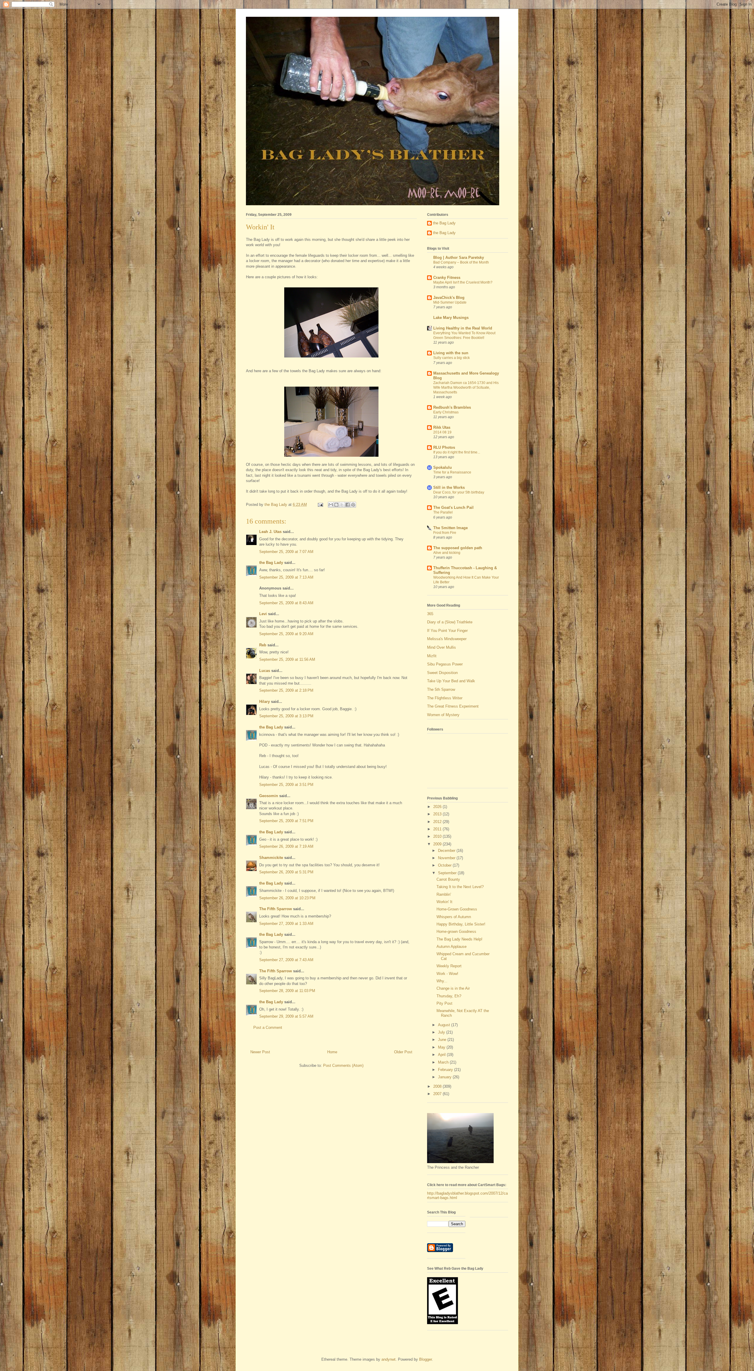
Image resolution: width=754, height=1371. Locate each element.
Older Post (403, 1052)
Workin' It (444, 902)
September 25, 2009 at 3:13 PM (286, 716)
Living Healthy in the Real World (462, 328)
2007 (438, 1094)
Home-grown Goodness (456, 931)
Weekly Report (449, 966)
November (447, 858)
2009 (438, 844)
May (442, 1047)
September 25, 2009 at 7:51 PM (286, 821)
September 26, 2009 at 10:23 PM (287, 898)
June (442, 1039)
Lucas (264, 670)
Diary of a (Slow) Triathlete (449, 622)
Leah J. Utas (270, 531)
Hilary (264, 701)
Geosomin (268, 796)
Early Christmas (446, 412)
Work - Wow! (447, 973)
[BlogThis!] (336, 505)
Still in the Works (449, 487)
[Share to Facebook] (347, 505)
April (442, 1054)
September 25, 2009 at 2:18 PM (286, 690)
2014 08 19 (442, 432)
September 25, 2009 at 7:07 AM (286, 551)
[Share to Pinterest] (353, 505)
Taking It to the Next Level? (460, 887)
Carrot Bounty (448, 879)
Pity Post (444, 1003)
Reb (262, 645)
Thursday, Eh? (448, 996)
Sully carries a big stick (451, 358)
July (442, 1032)
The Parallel (443, 512)
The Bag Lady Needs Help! (459, 939)
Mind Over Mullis (441, 647)
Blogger (425, 1359)
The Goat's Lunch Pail (453, 507)
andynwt (388, 1359)
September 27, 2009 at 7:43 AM (286, 960)
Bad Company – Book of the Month (461, 262)
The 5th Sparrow (441, 689)
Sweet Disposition (442, 672)
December (447, 850)
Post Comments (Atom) (343, 1065)
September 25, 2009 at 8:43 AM (286, 603)
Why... (441, 981)
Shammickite (271, 857)
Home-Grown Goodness (456, 909)
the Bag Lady (271, 562)
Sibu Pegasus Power (445, 664)
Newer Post (260, 1052)
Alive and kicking (446, 553)
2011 (438, 829)
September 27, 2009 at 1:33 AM (286, 923)
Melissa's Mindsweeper (447, 639)
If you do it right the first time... (456, 452)
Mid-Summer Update (450, 302)
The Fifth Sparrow (275, 909)
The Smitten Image (450, 528)
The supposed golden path (457, 548)
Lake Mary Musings (451, 317)
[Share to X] (342, 505)
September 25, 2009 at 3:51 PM (286, 784)
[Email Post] (320, 504)
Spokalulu (442, 467)
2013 (438, 814)
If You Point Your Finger (447, 630)
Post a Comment (267, 1027)
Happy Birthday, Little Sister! (460, 924)
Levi (263, 614)
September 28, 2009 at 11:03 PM (287, 990)
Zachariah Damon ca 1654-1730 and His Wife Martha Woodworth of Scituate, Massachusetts (466, 387)
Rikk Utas (441, 427)
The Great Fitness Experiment (453, 706)
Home (332, 1052)
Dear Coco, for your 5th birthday (458, 492)
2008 (438, 1086)
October (445, 865)
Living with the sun (450, 353)
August (444, 1025)
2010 (438, 836)
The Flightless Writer (444, 698)
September (448, 873)
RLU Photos (444, 447)
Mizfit (431, 656)
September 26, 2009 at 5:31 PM (286, 872)
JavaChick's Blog (448, 297)
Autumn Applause (451, 946)
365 (430, 614)
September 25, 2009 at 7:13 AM (286, 577)
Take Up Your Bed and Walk (451, 681)
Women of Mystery (443, 715)
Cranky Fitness (446, 277)
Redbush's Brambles (452, 407)
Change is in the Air (453, 988)
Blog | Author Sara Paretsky (458, 257)
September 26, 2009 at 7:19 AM (286, 846)
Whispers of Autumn (453, 917)
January (445, 1077)
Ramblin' (443, 894)
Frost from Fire (444, 533)
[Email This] (331, 505)
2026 (438, 806)
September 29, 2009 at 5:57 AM (286, 1016)
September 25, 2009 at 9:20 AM (286, 634)
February (446, 1069)
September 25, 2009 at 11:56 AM (287, 659)
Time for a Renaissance (452, 472)
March (444, 1062)
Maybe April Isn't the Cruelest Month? (462, 282)
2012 (438, 821)
